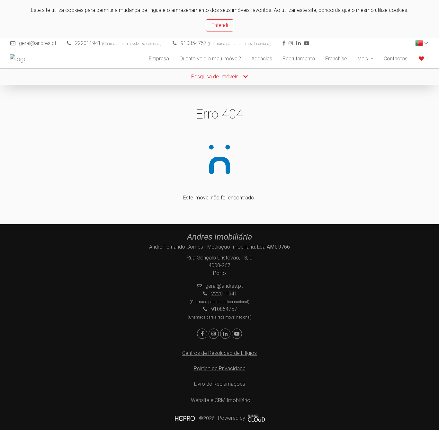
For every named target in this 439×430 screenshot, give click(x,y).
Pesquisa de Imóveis (215, 77)
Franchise (336, 59)
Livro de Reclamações (219, 384)
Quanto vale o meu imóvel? (210, 59)
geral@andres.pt (37, 43)
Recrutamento (298, 59)
